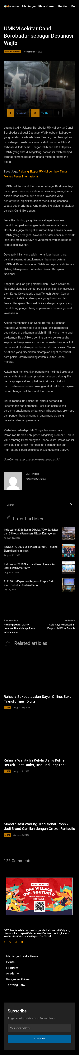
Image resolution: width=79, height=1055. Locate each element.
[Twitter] (22, 942)
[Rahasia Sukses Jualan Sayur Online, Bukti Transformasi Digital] (39, 671)
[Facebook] (4, 942)
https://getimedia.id (36, 479)
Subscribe (39, 1038)
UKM (7, 707)
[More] (58, 113)
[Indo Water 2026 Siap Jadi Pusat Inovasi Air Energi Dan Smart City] (68, 567)
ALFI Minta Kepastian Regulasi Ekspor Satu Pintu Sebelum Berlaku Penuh (29, 583)
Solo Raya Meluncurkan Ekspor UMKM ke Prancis (61, 626)
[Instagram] (10, 942)
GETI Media (32, 474)
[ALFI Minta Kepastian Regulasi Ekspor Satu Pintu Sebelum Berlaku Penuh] (68, 585)
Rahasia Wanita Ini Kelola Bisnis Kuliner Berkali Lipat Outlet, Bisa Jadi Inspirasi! (35, 763)
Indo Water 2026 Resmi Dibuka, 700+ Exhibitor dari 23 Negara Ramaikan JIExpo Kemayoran (31, 532)
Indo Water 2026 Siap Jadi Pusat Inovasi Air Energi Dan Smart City (29, 566)
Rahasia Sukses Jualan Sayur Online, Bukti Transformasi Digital (38, 699)
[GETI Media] (13, 481)
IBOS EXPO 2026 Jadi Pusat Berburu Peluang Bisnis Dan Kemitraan (31, 549)
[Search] (71, 505)
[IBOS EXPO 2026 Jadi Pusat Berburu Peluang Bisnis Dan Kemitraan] (68, 550)
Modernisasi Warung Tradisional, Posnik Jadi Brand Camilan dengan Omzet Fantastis (39, 826)
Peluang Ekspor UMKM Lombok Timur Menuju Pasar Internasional (19, 628)
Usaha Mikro (12, 51)
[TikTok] (16, 942)
